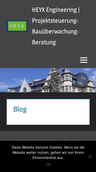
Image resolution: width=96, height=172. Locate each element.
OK (48, 164)
